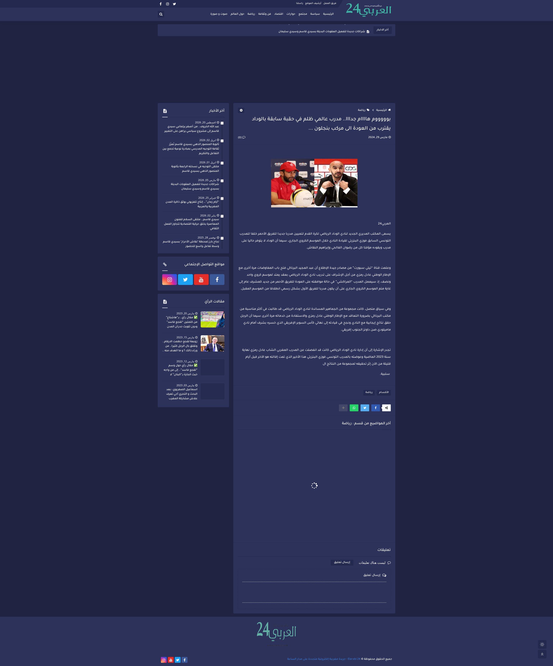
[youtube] (201, 279)
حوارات (290, 14)
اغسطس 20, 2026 (205, 122)
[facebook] (161, 4)
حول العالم (237, 14)
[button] (375, 407)
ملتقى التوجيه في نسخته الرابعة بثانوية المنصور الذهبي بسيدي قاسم (195, 169)
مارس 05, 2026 (207, 180)
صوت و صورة (218, 14)
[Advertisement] (276, 69)
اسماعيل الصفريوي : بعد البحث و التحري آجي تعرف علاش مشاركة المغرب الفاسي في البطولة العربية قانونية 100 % (180, 394)
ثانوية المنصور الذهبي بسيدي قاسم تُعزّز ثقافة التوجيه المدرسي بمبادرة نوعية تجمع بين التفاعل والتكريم (190, 149)
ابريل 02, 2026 (207, 140)
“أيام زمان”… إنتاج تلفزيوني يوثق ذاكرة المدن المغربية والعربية (192, 204)
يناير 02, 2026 (208, 215)
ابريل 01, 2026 (207, 162)
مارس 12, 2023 (185, 361)
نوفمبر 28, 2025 (207, 237)
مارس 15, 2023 (185, 337)
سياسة (315, 14)
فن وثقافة (264, 14)
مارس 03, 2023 (185, 385)
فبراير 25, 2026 (207, 198)
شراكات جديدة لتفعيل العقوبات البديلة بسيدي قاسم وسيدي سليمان (321, 30)
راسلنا (299, 3)
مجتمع (303, 14)
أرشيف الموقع (313, 3)
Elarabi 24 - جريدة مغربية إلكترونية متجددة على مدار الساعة (324, 659)
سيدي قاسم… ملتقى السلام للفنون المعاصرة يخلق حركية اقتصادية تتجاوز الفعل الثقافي (191, 224)
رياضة (251, 14)
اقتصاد (278, 14)
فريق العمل (329, 3)
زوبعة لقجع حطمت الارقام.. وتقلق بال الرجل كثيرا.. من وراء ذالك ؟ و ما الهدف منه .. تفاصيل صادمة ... (179, 346)
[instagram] (167, 4)
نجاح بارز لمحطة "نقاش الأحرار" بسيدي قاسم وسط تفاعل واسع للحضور (191, 244)
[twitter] (174, 4)
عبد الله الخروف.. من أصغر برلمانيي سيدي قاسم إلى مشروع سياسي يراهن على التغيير (191, 129)
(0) (240, 137)
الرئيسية (328, 14)
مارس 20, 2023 (185, 313)
